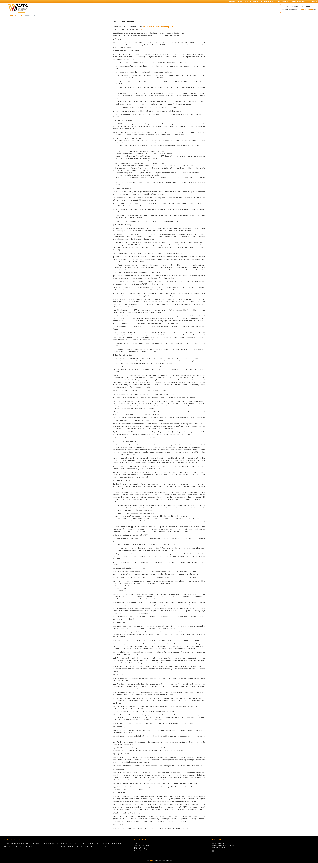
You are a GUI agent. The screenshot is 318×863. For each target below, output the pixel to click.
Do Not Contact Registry (141, 849)
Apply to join (267, 1)
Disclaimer (158, 860)
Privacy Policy (167, 860)
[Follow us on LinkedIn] (213, 851)
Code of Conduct (282, 1)
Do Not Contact (307, 10)
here (141, 29)
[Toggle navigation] (2, 12)
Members (255, 1)
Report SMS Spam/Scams (142, 845)
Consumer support (299, 1)
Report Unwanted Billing (142, 843)
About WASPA (242, 1)
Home (233, 1)
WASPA (152, 860)
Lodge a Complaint (140, 847)
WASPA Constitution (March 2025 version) (159, 27)
